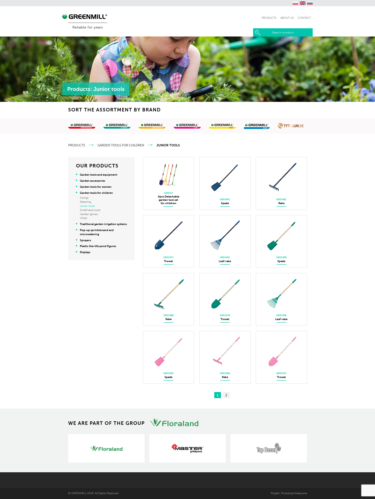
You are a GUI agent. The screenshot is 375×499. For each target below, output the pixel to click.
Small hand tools (90, 210)
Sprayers (85, 240)
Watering (85, 201)
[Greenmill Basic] (257, 126)
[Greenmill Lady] (187, 126)
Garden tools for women (96, 186)
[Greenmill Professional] (82, 126)
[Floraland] (106, 448)
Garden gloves (89, 214)
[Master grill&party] (187, 448)
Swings (84, 197)
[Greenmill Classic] (117, 126)
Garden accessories (92, 180)
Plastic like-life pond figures (98, 246)
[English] (303, 3)
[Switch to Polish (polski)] (295, 3)
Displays (85, 252)
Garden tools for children (120, 145)
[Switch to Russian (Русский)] (310, 3)
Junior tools (87, 206)
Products (76, 145)
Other (83, 218)
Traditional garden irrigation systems (103, 224)
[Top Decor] (268, 448)
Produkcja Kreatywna (294, 493)
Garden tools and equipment (98, 174)
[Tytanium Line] (291, 126)
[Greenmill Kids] (222, 126)
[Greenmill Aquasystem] (152, 126)
